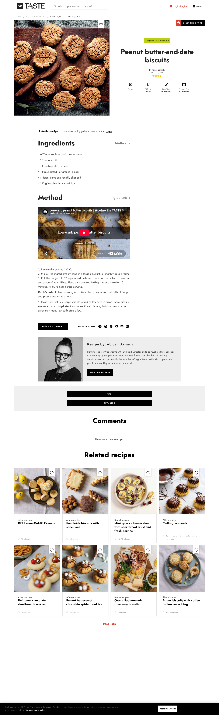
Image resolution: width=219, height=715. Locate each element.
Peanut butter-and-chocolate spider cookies (84, 602)
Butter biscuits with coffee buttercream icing (181, 602)
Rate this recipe (48, 131)
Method (122, 143)
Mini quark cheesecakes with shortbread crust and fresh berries (132, 527)
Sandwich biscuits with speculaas (82, 525)
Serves (130, 89)
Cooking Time (184, 89)
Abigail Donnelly (158, 70)
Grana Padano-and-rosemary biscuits (128, 602)
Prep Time (166, 89)
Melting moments (175, 523)
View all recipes (100, 372)
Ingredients (120, 198)
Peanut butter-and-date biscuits (65, 16)
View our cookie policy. (35, 710)
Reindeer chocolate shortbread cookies (32, 602)
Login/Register (180, 6)
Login (109, 131)
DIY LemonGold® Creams (36, 523)
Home (19, 16)
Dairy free (41, 16)
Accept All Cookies (168, 708)
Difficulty (148, 89)
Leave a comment (53, 326)
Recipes (29, 16)
